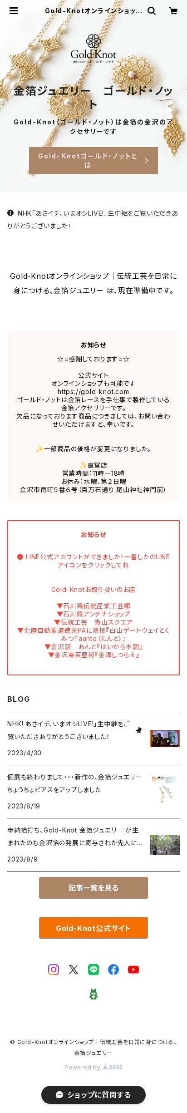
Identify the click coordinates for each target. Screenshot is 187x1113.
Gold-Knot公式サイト (93, 928)
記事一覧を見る (93, 887)
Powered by (83, 1067)
